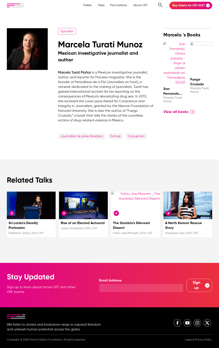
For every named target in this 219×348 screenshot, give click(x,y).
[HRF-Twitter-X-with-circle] (207, 323)
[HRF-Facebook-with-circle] (177, 323)
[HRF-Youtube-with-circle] (187, 323)
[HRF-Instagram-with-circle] (197, 323)
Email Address (110, 280)
